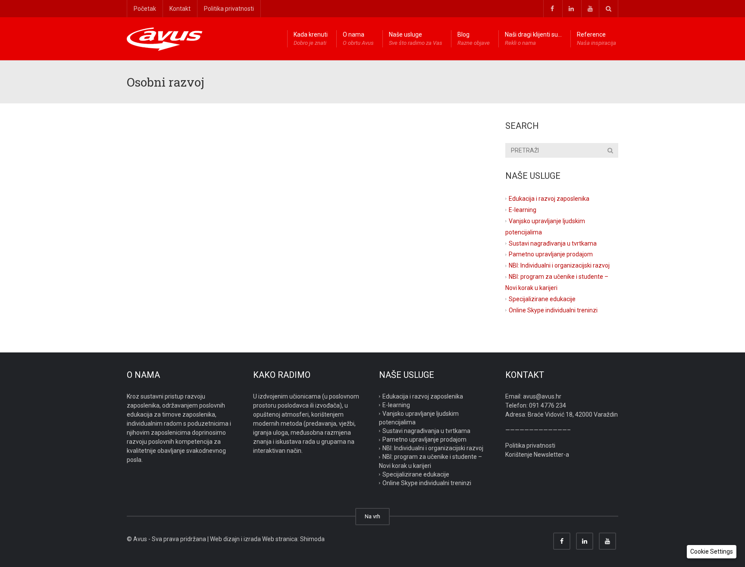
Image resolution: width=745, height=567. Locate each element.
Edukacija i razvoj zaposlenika (549, 198)
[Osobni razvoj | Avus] (165, 38)
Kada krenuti (311, 38)
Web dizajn (225, 539)
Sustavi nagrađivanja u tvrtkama (553, 243)
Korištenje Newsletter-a (537, 454)
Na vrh (372, 516)
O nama (358, 38)
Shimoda (312, 539)
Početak (145, 8)
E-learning (522, 209)
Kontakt (180, 8)
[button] (711, 551)
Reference (596, 38)
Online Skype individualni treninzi (553, 310)
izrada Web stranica (270, 539)
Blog (473, 38)
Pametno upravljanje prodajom (551, 254)
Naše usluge (415, 38)
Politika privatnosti (229, 8)
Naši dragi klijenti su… (533, 38)
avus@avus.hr (542, 396)
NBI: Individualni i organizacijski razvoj (559, 265)
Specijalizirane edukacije (542, 299)
